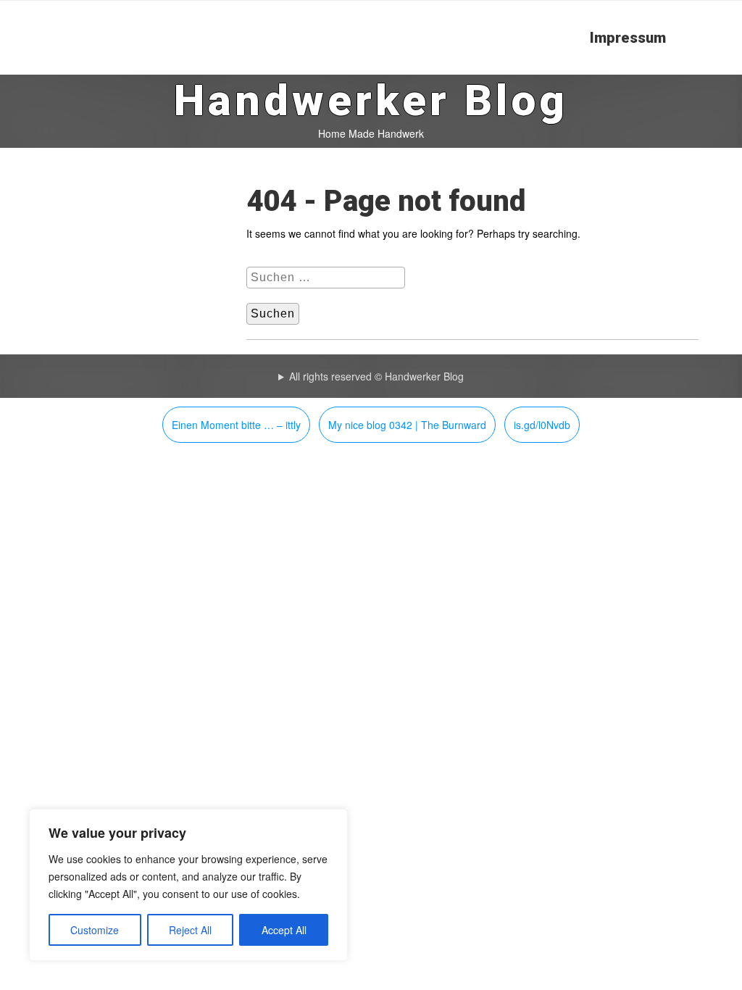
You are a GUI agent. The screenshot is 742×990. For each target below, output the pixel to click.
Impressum (628, 37)
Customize (94, 930)
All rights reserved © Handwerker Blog (376, 376)
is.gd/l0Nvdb (542, 424)
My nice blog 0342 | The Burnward (407, 424)
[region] (188, 885)
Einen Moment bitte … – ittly (236, 424)
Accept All (284, 930)
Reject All (190, 930)
